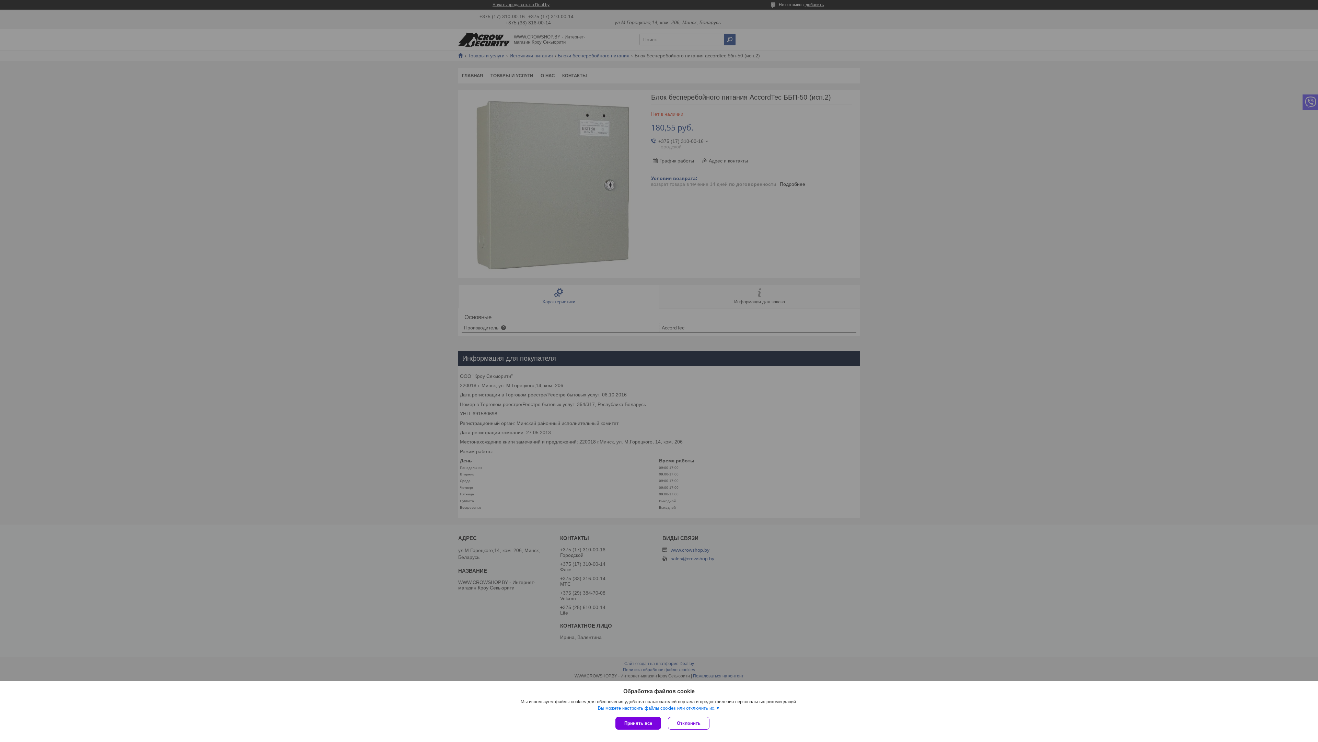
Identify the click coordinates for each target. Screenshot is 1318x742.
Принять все (638, 723)
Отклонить (689, 723)
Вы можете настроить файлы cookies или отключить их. (657, 708)
